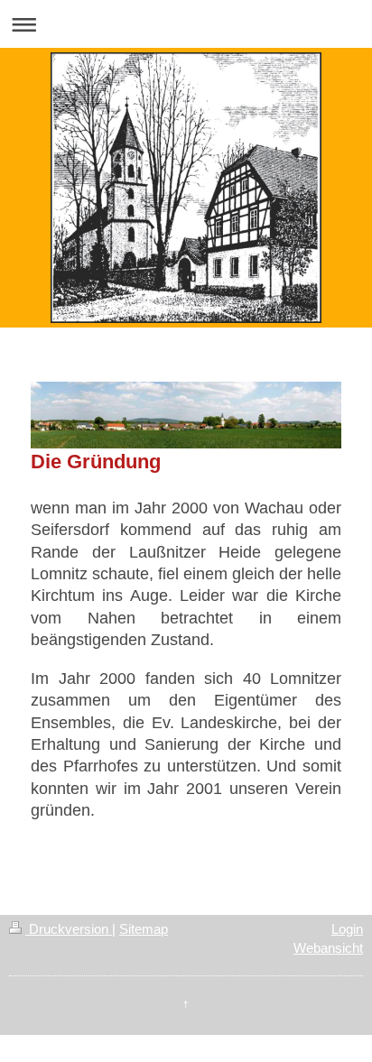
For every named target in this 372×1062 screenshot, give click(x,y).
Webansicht (328, 948)
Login (347, 929)
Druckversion (68, 929)
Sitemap (143, 929)
